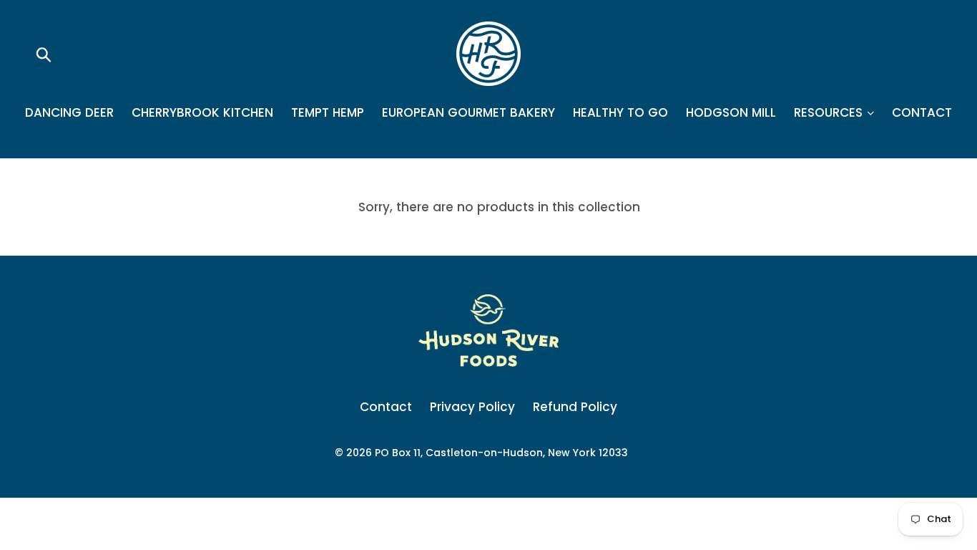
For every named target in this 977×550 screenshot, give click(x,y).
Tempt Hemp (327, 112)
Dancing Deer (69, 112)
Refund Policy (575, 406)
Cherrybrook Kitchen (202, 112)
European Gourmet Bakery (468, 112)
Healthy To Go (620, 112)
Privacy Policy (472, 406)
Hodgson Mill (731, 112)
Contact (922, 112)
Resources (830, 112)
